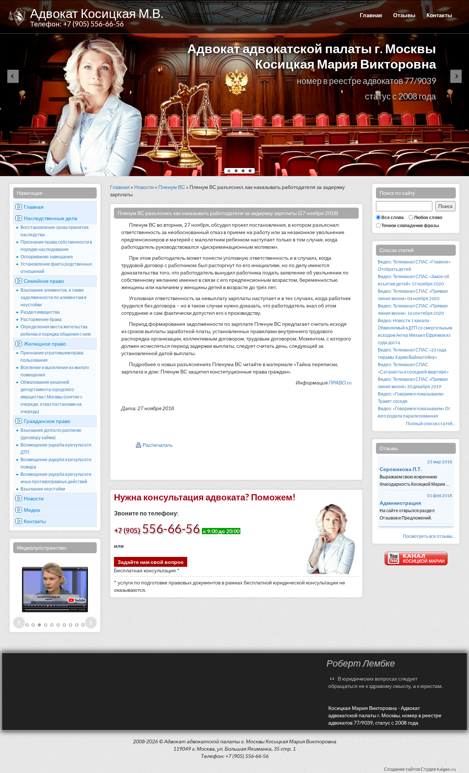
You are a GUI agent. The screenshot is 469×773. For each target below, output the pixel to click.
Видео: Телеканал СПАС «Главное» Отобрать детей (414, 265)
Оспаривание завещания (47, 256)
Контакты (439, 15)
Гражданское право (47, 421)
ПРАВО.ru (340, 382)
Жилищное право (45, 343)
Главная (371, 15)
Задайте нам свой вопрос (151, 562)
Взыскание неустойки (43, 489)
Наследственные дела (50, 218)
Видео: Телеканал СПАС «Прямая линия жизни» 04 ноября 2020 (413, 294)
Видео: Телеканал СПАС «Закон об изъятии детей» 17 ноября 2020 (413, 280)
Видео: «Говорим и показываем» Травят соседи (411, 397)
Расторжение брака (41, 319)
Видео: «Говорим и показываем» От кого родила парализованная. (414, 412)
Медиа (32, 510)
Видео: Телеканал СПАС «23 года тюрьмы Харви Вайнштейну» (412, 353)
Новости (34, 498)
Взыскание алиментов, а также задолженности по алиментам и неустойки (53, 297)
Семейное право (44, 281)
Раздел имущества (40, 312)
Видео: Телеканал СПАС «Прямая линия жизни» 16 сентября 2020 (413, 309)
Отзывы (404, 15)
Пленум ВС (171, 187)
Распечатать (158, 445)
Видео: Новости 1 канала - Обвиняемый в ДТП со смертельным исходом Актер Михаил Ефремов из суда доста (415, 331)
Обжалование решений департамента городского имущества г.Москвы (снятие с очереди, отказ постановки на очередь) (51, 396)
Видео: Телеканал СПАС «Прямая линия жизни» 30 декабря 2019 (413, 382)
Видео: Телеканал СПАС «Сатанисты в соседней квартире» (413, 368)
